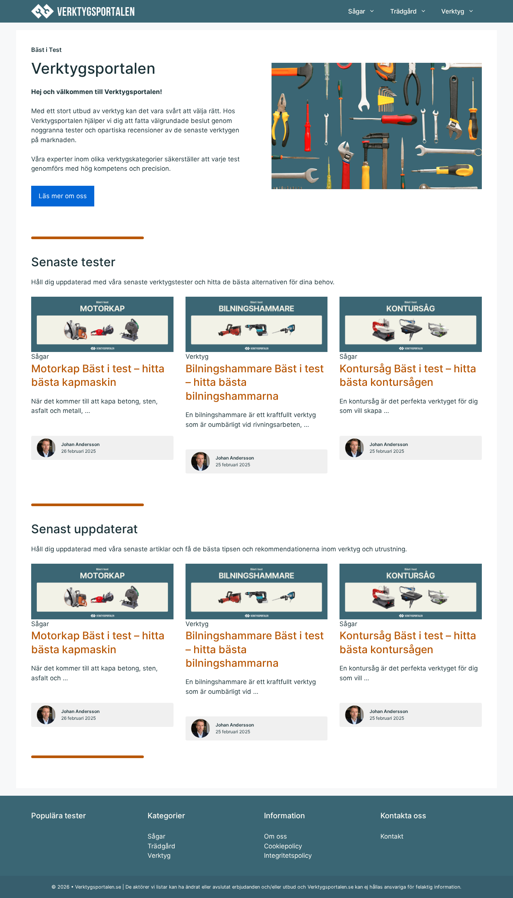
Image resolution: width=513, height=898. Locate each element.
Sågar (356, 11)
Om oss (275, 836)
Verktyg (452, 11)
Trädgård (403, 11)
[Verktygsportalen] (82, 11)
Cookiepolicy (283, 846)
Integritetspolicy (288, 855)
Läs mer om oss (63, 196)
